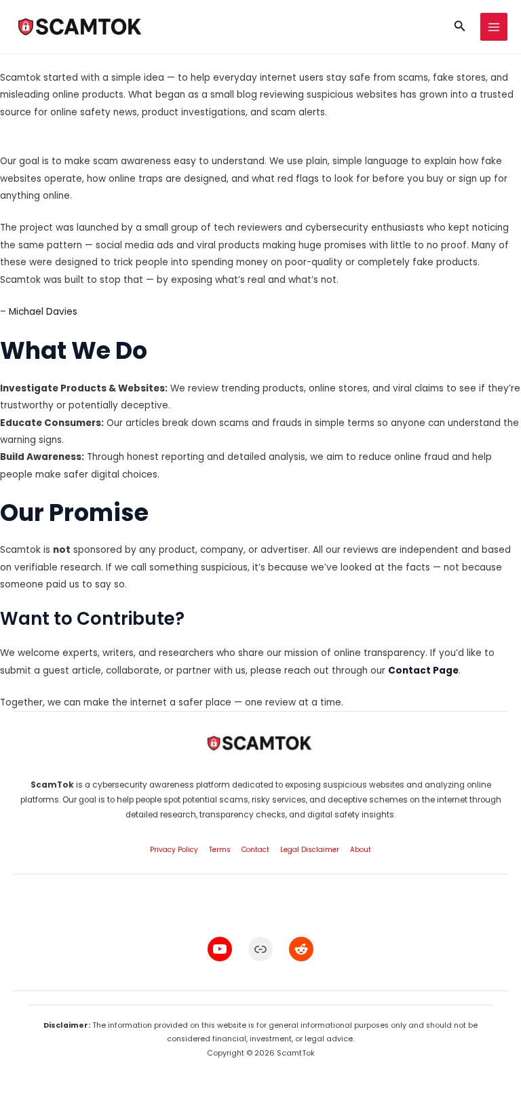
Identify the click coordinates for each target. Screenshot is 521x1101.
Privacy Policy (174, 850)
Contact (255, 850)
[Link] (260, 949)
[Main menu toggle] (494, 27)
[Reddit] (301, 949)
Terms (220, 850)
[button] (460, 27)
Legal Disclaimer (309, 850)
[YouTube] (220, 949)
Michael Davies (43, 311)
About (360, 850)
